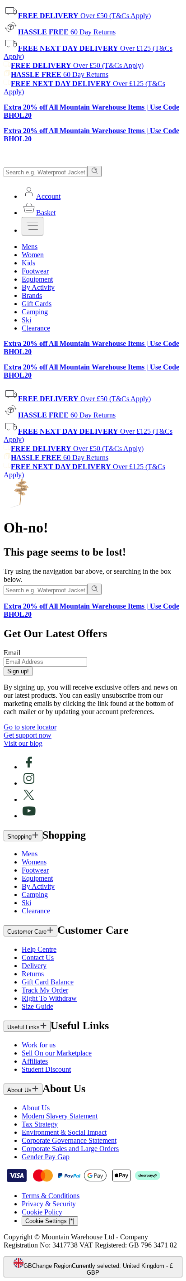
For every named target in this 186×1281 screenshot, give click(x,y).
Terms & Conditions (50, 1195)
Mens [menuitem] (29, 246)
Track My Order (45, 990)
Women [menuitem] (33, 255)
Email (12, 653)
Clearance (36, 911)
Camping (35, 894)
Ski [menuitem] (26, 320)
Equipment (37, 878)
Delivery (34, 965)
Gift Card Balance (48, 982)
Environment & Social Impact (64, 1132)
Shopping (19, 836)
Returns (33, 974)
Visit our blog (23, 743)
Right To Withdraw (49, 998)
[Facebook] (29, 767)
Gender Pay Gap (46, 1157)
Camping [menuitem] (35, 312)
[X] (29, 799)
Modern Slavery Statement (60, 1116)
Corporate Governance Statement (69, 1140)
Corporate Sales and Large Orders (70, 1148)
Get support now (27, 735)
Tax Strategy (40, 1124)
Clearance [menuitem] (36, 328)
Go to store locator (30, 727)
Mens (29, 854)
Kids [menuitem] (28, 263)
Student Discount (46, 1069)
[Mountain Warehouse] (45, 161)
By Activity (38, 886)
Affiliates (35, 1061)
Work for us (39, 1045)
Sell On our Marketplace (57, 1053)
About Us (19, 1090)
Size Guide (37, 1006)
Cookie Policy (42, 1212)
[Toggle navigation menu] (32, 226)
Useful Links (23, 1027)
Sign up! (18, 671)
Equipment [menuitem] (37, 279)
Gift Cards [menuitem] (36, 303)
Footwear (35, 870)
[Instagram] (29, 783)
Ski (26, 903)
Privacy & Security (49, 1204)
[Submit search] (94, 171)
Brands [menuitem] (32, 295)
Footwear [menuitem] (35, 271)
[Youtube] (29, 816)
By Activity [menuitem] (38, 287)
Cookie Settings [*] (49, 1221)
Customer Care (26, 931)
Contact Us (38, 957)
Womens (34, 862)
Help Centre (39, 949)
